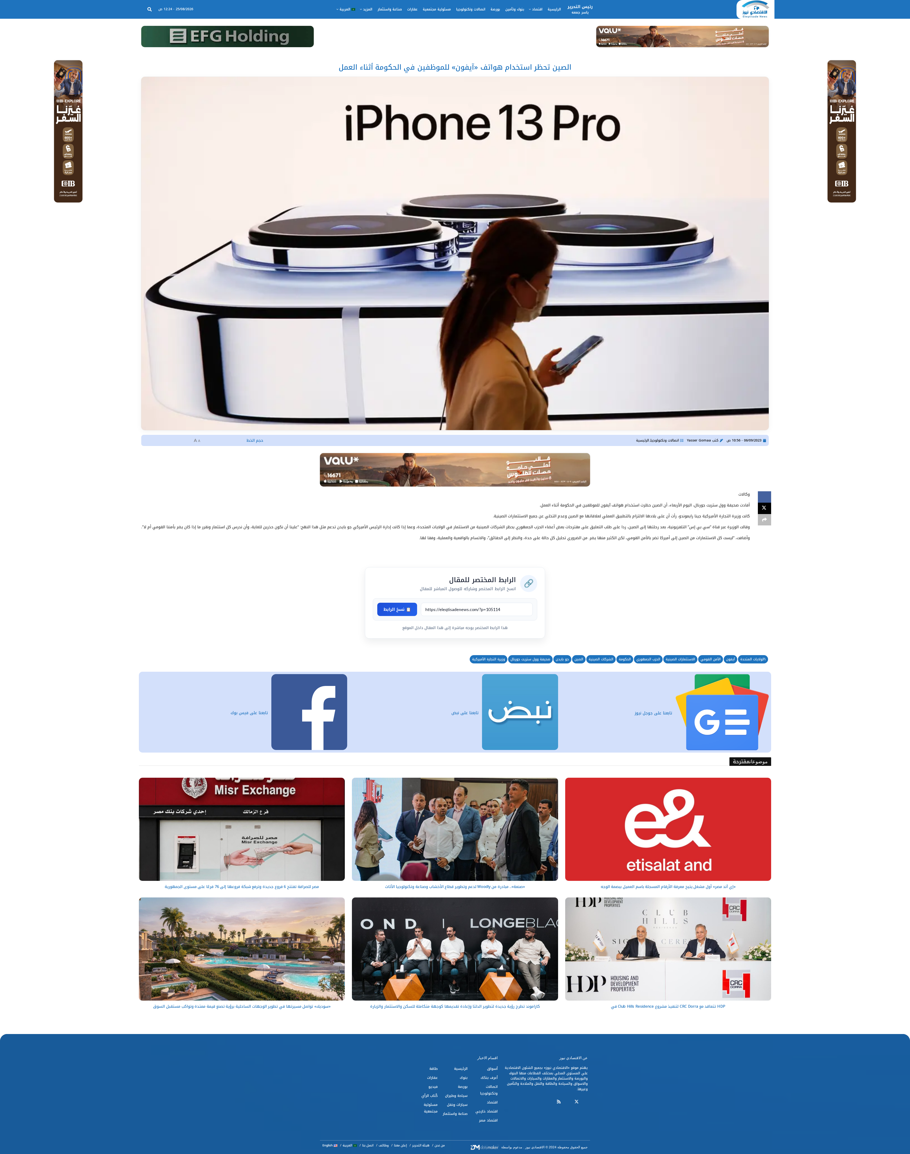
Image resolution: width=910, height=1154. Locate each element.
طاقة (433, 1068)
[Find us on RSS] (559, 1102)
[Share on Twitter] (764, 508)
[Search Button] (149, 9)
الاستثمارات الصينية (680, 659)
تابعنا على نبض (464, 713)
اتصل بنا (367, 1145)
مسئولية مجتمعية (437, 9)
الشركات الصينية (601, 659)
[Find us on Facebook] (585, 1102)
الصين (578, 659)
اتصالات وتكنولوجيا (470, 9)
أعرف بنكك (489, 1077)
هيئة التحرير (420, 1145)
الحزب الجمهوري (648, 659)
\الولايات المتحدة (753, 659)
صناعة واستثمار (390, 9)
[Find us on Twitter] (576, 1102)
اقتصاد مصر (488, 1120)
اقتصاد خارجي (486, 1111)
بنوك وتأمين (514, 9)
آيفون (730, 659)
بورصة (495, 9)
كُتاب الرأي (429, 1095)
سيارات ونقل (457, 1104)
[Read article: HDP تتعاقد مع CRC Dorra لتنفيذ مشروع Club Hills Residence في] (668, 949)
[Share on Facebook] (764, 497)
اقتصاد (537, 9)
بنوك (464, 1077)
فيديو (433, 1086)
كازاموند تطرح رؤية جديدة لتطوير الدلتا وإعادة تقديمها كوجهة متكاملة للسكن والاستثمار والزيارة (455, 1006)
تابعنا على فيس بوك (249, 713)
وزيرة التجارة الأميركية (488, 659)
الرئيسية (554, 9)
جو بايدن (562, 659)
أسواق (492, 1068)
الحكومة (625, 659)
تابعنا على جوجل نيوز (653, 713)
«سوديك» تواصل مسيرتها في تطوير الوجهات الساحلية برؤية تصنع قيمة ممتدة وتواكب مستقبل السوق (242, 1006)
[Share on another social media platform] (764, 519)
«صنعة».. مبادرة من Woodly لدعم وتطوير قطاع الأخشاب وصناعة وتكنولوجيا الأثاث (455, 886)
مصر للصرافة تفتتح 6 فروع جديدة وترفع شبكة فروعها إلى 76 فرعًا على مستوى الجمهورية (242, 886)
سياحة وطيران (456, 1095)
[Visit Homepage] (755, 9)
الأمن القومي (711, 659)
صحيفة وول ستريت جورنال (530, 659)
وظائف (384, 1145)
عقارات (412, 9)
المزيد (367, 9)
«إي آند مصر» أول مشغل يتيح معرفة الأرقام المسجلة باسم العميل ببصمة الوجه (668, 886)
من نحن (440, 1145)
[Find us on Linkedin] (567, 1102)
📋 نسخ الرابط (397, 609)
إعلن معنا (400, 1145)
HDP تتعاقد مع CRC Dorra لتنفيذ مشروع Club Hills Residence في (668, 1006)
